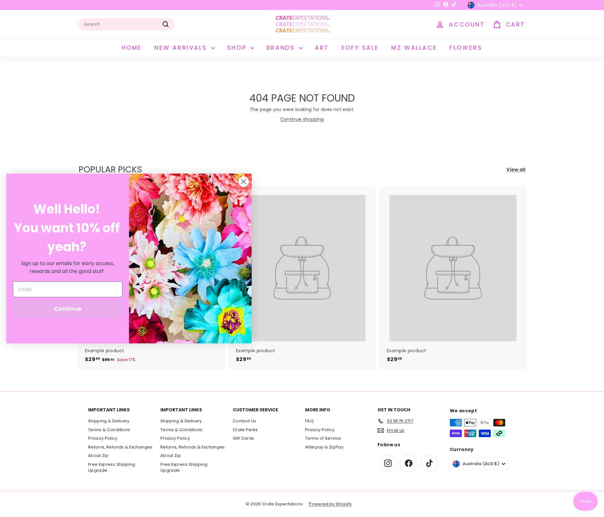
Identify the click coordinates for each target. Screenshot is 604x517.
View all (515, 169)
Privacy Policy (102, 438)
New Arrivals (182, 48)
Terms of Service (323, 438)
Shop (238, 48)
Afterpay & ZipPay (324, 447)
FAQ (309, 421)
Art (322, 48)
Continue (67, 309)
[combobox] (127, 24)
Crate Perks (245, 430)
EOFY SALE (360, 48)
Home (132, 48)
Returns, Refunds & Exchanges (120, 447)
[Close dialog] (243, 181)
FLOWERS (466, 48)
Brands (282, 48)
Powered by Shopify (330, 504)
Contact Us (244, 421)
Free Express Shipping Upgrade (111, 467)
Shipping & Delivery (109, 421)
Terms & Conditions (109, 430)
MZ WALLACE (414, 48)
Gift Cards (243, 438)
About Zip (98, 456)
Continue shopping (302, 119)
